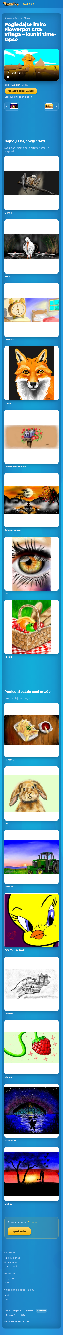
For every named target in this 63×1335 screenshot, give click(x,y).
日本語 (22, 1315)
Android (8, 1295)
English (17, 1310)
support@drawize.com (17, 1321)
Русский (10, 1315)
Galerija (18, 18)
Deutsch (29, 1310)
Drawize (8, 18)
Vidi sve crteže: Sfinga (17, 96)
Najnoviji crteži (12, 1257)
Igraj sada (19, 1231)
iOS (6, 1299)
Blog (6, 1282)
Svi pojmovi (10, 1262)
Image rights (11, 1266)
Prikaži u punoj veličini (21, 91)
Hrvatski (41, 1310)
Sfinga (27, 18)
